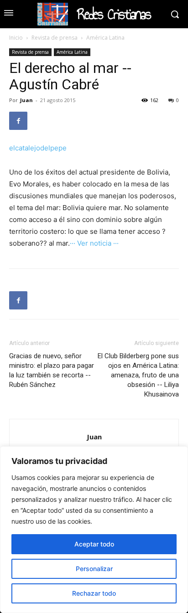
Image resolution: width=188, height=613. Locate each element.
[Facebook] (18, 121)
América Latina (105, 37)
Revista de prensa (54, 37)
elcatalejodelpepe (38, 148)
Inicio (16, 37)
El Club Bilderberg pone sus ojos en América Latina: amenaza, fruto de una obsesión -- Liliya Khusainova (138, 375)
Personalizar (94, 568)
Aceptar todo (94, 544)
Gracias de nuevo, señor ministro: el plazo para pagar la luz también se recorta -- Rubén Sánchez (51, 370)
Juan (26, 100)
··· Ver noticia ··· (94, 243)
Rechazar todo (94, 593)
